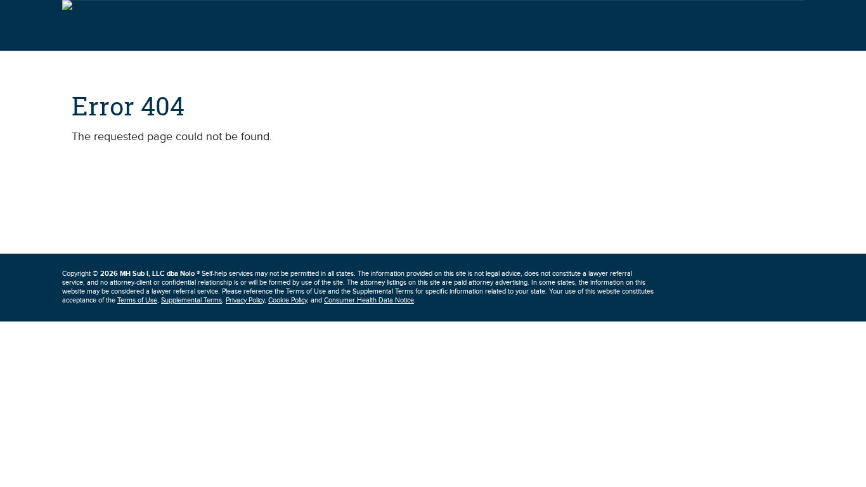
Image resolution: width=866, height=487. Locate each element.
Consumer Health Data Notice (369, 300)
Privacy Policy (245, 300)
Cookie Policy (287, 300)
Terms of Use (137, 300)
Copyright (131, 273)
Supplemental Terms (191, 300)
